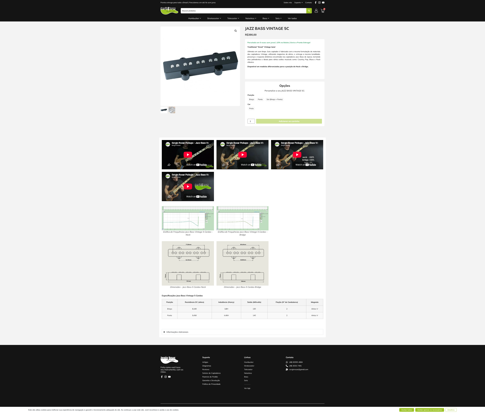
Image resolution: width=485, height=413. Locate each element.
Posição (251, 95)
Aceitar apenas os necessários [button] (429, 410)
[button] (235, 31)
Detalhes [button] (451, 410)
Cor (249, 104)
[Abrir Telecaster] (238, 18)
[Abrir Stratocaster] (220, 18)
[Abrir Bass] (268, 18)
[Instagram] (319, 2)
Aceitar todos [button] (406, 410)
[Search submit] (309, 10)
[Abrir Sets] (281, 18)
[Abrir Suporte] (302, 2)
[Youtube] (323, 2)
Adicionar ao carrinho (289, 121)
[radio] (252, 99)
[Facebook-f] (315, 2)
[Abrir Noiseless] (255, 18)
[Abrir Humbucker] (200, 18)
